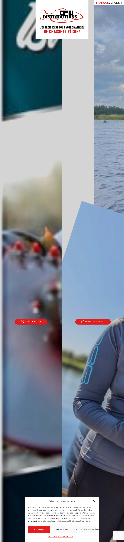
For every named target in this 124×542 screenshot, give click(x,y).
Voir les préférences (86, 529)
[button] (94, 501)
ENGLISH (116, 2)
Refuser (62, 529)
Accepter (39, 529)
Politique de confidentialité (60, 536)
